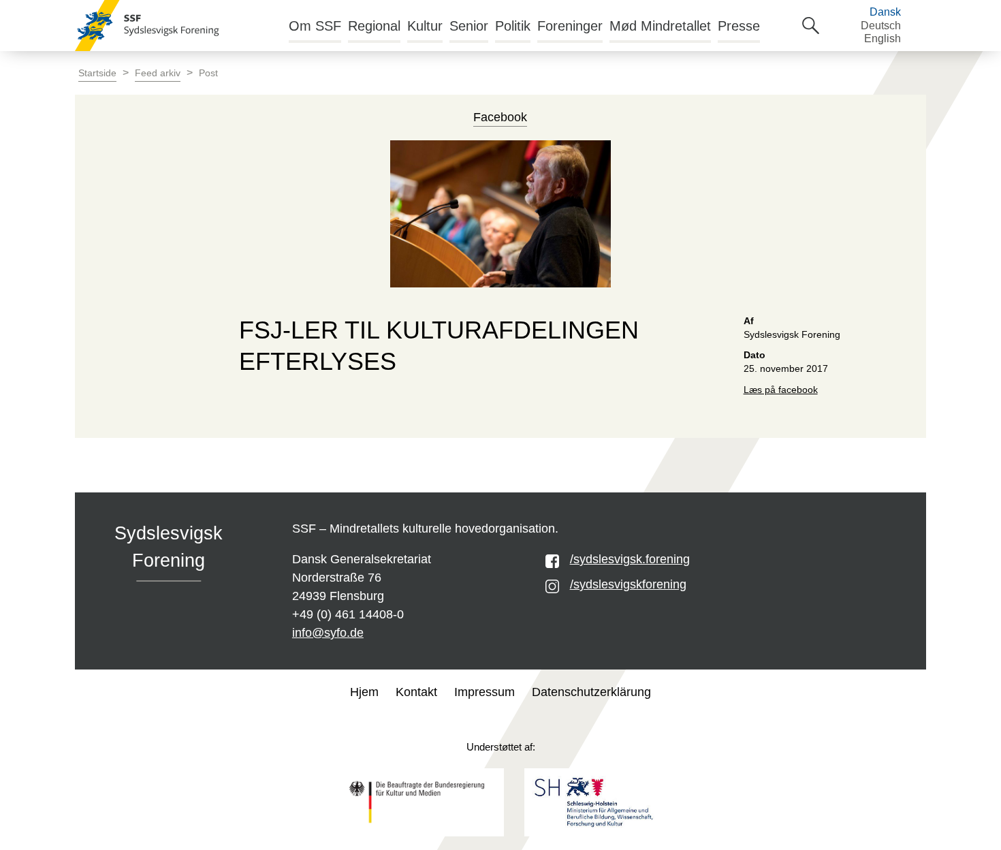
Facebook (500, 117)
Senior (468, 25)
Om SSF (315, 25)
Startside (97, 73)
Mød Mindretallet (660, 25)
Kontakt (416, 692)
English (882, 38)
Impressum (484, 692)
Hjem (364, 692)
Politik (512, 25)
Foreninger (570, 25)
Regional (374, 25)
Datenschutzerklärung (591, 692)
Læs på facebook (781, 390)
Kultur (425, 25)
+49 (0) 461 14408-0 (348, 614)
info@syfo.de (328, 633)
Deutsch (881, 25)
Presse (739, 25)
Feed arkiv (157, 73)
